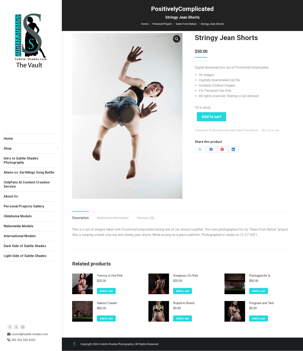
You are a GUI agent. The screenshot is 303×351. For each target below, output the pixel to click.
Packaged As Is (259, 275)
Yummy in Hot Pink (110, 275)
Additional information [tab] (113, 218)
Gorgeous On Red (185, 275)
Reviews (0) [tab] (145, 218)
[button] (176, 39)
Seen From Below (247, 130)
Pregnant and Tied (261, 303)
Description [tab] (80, 218)
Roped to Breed (183, 303)
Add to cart (211, 116)
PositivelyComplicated (222, 130)
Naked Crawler (107, 303)
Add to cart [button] (106, 291)
